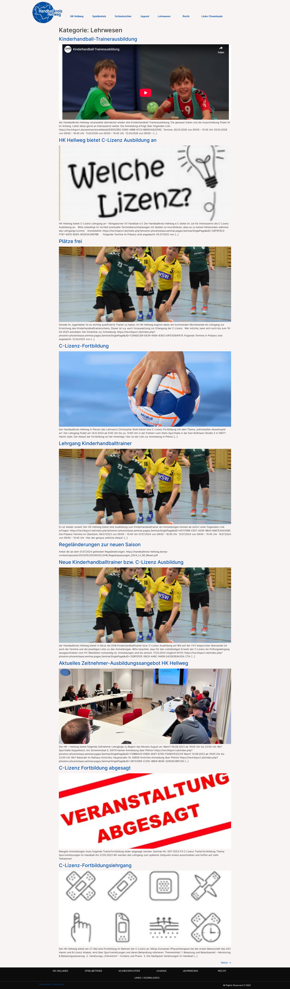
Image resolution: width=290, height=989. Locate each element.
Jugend (144, 16)
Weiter (226, 962)
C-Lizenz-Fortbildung (84, 346)
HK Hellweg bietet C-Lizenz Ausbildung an (107, 140)
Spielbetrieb (99, 16)
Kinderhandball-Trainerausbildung (98, 39)
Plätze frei (70, 241)
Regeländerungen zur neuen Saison (100, 544)
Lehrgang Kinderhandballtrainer (95, 443)
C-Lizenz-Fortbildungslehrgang (95, 865)
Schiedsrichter (123, 16)
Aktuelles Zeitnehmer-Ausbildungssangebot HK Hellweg (123, 663)
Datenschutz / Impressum (51, 984)
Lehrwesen (164, 16)
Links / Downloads (212, 16)
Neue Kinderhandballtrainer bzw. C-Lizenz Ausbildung (121, 562)
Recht (186, 16)
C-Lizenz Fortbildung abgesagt (95, 768)
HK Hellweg (77, 16)
